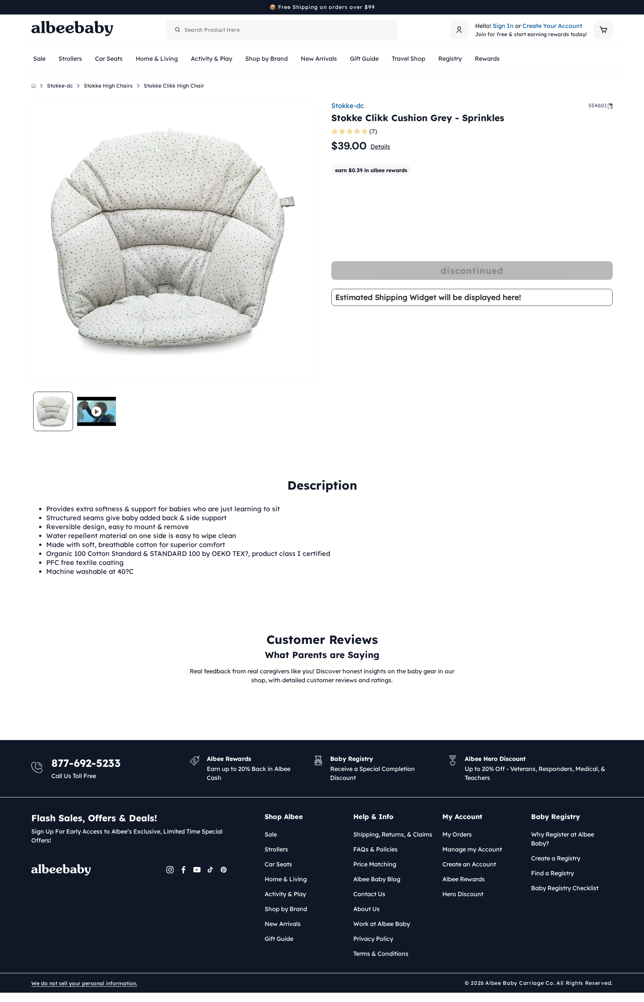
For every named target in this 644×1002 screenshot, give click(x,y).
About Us (366, 909)
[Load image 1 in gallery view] (53, 412)
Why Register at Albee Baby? (562, 839)
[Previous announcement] (34, 7)
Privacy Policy (373, 938)
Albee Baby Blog (376, 879)
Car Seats (278, 864)
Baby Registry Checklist (565, 888)
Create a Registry (555, 858)
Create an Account (469, 864)
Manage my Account (472, 849)
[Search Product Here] (178, 30)
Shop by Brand (286, 909)
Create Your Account (552, 25)
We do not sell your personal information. (84, 983)
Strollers (276, 849)
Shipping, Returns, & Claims (392, 834)
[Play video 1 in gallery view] (97, 412)
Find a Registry (552, 873)
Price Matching (374, 864)
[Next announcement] (610, 7)
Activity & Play (285, 894)
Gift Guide (279, 938)
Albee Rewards (463, 879)
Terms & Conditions (380, 953)
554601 (597, 105)
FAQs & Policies (375, 849)
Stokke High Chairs (108, 85)
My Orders (457, 834)
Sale (271, 834)
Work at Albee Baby (381, 923)
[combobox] (281, 29)
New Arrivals (283, 923)
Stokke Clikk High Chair (174, 85)
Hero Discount (462, 894)
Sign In (503, 25)
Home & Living (286, 879)
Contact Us (369, 894)
